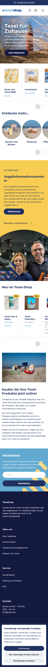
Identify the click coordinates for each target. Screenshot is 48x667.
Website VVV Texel (11, 553)
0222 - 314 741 (9, 609)
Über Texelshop (9, 536)
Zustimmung (24, 648)
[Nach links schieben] (37, 106)
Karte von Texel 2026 (10, 90)
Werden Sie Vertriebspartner (15, 548)
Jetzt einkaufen (16, 52)
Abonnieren (24, 483)
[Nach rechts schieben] (43, 106)
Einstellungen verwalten (24, 661)
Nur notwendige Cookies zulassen (24, 655)
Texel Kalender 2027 (29, 318)
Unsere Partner (9, 542)
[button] (30, 10)
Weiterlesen (14, 211)
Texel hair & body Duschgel (10, 318)
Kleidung (31, 142)
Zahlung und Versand (12, 580)
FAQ (4, 586)
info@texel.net (9, 612)
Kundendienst (9, 575)
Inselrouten (31, 89)
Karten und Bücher (11, 143)
